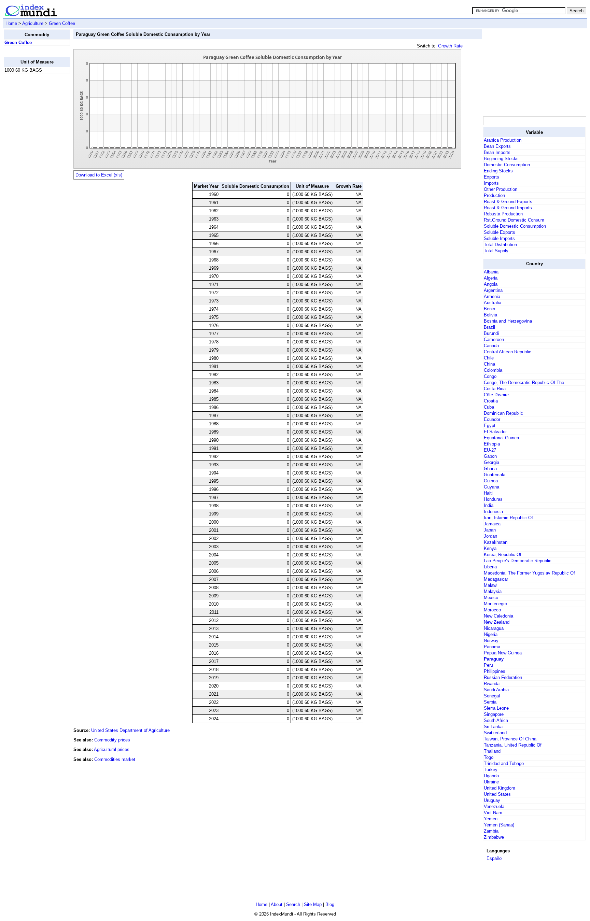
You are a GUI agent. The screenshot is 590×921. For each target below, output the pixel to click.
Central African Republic (507, 351)
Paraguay (494, 659)
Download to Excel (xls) (98, 175)
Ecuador (492, 419)
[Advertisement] (31, 181)
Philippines (494, 671)
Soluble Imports (499, 238)
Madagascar (496, 579)
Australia (492, 302)
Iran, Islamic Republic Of (508, 517)
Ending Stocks (498, 170)
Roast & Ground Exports (508, 201)
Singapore (494, 714)
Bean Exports (497, 146)
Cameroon (494, 339)
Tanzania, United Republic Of (513, 745)
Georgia (491, 462)
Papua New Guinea (503, 652)
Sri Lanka (493, 726)
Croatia (491, 400)
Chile (489, 357)
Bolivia (490, 314)
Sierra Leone (496, 708)
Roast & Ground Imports (508, 207)
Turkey (490, 769)
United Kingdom (499, 788)
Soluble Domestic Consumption (515, 226)
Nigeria (490, 634)
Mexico (491, 597)
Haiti (488, 493)
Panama (492, 646)
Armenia (492, 296)
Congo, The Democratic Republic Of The (524, 382)
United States (497, 794)
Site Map (313, 904)
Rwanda (492, 683)
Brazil (489, 327)
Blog (329, 904)
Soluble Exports (499, 232)
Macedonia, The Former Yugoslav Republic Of (529, 573)
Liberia (490, 566)
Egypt (489, 425)
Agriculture (32, 23)
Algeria (490, 278)
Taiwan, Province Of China (510, 738)
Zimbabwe (494, 837)
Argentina (493, 290)
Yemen (490, 818)
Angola (490, 284)
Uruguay (492, 800)
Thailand (492, 751)
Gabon (490, 456)
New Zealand (496, 622)
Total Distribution (500, 244)
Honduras (493, 499)
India (488, 505)
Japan (490, 530)
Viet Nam (493, 812)
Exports (491, 177)
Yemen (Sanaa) (499, 824)
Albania (491, 271)
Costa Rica (495, 388)
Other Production (500, 189)
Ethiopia (492, 444)
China (489, 364)
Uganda (491, 775)
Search (293, 904)
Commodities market (114, 759)
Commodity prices (112, 739)
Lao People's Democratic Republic (517, 560)
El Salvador (495, 431)
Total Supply (496, 250)
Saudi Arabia (496, 689)
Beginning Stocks (501, 158)
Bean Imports (497, 152)
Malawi (490, 585)
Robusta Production (503, 213)
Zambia (491, 831)
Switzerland (495, 732)
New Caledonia (498, 616)
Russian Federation (503, 677)
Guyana (491, 487)
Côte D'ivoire (496, 394)
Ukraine (491, 781)
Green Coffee (62, 23)
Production (494, 195)
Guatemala (494, 474)
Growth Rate (450, 45)
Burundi (491, 333)
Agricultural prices (111, 749)
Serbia (490, 702)
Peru (488, 665)
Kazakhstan (495, 542)
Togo (488, 757)
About (276, 904)
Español (495, 858)
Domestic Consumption (507, 164)
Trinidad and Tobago (504, 763)
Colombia (493, 370)
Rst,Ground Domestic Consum (514, 220)
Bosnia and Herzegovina (508, 321)
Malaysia (493, 591)
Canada (491, 345)
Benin (489, 308)
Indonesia (493, 511)
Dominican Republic (503, 413)
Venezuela (494, 806)
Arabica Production (502, 140)
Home (11, 23)
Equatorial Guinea (501, 437)
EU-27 (490, 450)
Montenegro (495, 603)
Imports (491, 183)
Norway (491, 640)
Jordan (490, 536)
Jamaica (492, 523)
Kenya (490, 548)
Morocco (492, 609)
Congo (490, 376)
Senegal (492, 695)
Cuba (489, 407)
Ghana (490, 468)
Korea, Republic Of (502, 554)
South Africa (496, 720)
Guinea (491, 480)
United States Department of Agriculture (130, 730)
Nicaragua (494, 628)
